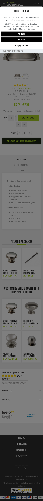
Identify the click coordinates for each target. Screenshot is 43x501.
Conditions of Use (17, 51)
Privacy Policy (6, 51)
